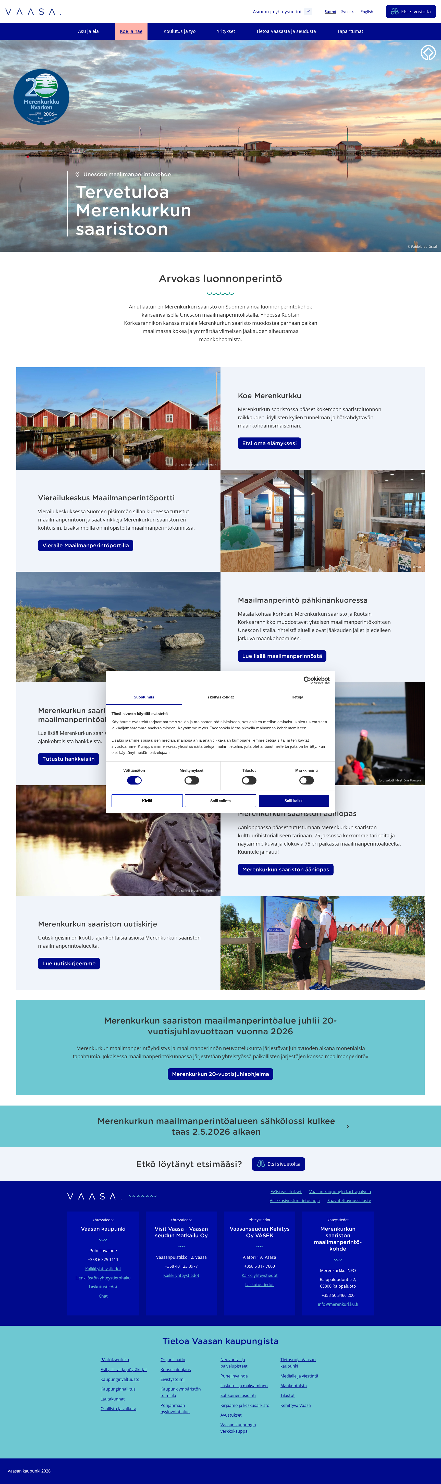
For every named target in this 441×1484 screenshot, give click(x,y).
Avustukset (231, 1415)
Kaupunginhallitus (118, 1389)
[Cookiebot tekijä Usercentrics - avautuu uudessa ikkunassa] (307, 680)
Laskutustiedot (103, 1287)
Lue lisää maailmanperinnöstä (282, 656)
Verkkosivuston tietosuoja (295, 1200)
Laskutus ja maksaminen (244, 1385)
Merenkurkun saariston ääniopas (285, 869)
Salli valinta (220, 801)
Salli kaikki (294, 801)
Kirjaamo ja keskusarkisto (245, 1405)
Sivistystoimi (173, 1379)
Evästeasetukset (286, 1191)
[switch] (192, 780)
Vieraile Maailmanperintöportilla (85, 545)
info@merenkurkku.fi (338, 1304)
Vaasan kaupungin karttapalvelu (340, 1191)
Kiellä (147, 801)
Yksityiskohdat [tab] (220, 697)
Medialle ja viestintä (299, 1376)
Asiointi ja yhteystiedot (277, 11)
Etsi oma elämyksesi (269, 443)
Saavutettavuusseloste (349, 1200)
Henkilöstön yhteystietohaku (103, 1278)
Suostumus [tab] (144, 697)
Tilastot (287, 1395)
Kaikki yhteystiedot (103, 1269)
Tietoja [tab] (297, 697)
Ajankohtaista (293, 1385)
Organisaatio (173, 1359)
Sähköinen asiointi (238, 1395)
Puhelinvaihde (234, 1376)
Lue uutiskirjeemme (69, 963)
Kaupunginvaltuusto (120, 1379)
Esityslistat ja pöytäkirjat (124, 1369)
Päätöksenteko (115, 1359)
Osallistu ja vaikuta (118, 1408)
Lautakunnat (113, 1399)
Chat (103, 1296)
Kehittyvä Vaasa (295, 1405)
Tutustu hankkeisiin (68, 759)
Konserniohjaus (176, 1369)
